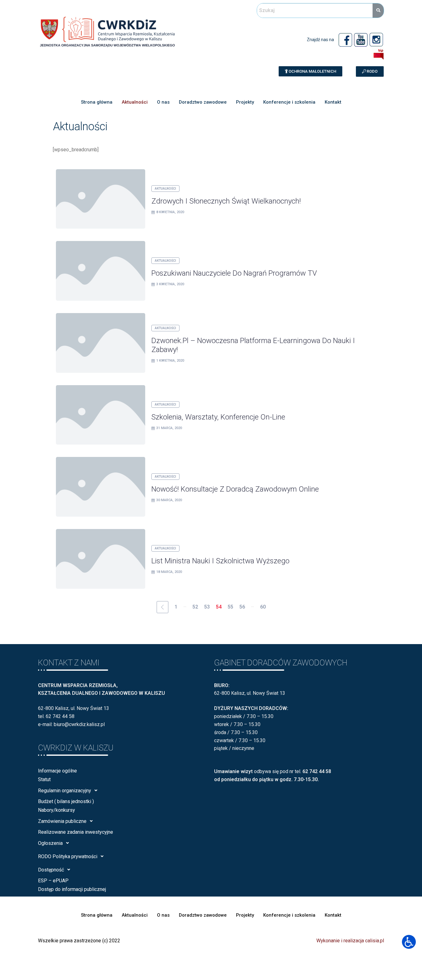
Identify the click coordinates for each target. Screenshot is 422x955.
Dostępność (51, 870)
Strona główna (96, 102)
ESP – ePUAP (53, 881)
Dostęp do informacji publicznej (72, 889)
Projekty (245, 102)
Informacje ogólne (57, 771)
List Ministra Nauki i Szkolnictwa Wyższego (220, 561)
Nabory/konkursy (56, 810)
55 (230, 606)
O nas (163, 102)
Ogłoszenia (50, 843)
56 (242, 606)
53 (207, 606)
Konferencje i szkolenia (289, 102)
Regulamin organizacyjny (64, 791)
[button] (310, 71)
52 (195, 606)
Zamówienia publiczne (62, 821)
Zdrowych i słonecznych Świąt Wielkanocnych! (226, 201)
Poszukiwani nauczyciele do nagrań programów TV (234, 273)
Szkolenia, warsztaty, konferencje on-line (218, 417)
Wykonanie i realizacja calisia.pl (350, 941)
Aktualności (135, 102)
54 (219, 606)
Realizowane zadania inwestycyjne (75, 832)
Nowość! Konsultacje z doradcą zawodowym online (235, 489)
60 (263, 606)
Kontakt (333, 102)
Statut (44, 779)
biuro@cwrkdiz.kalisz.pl (79, 724)
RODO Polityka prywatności (67, 856)
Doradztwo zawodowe (203, 102)
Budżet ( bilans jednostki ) (66, 801)
